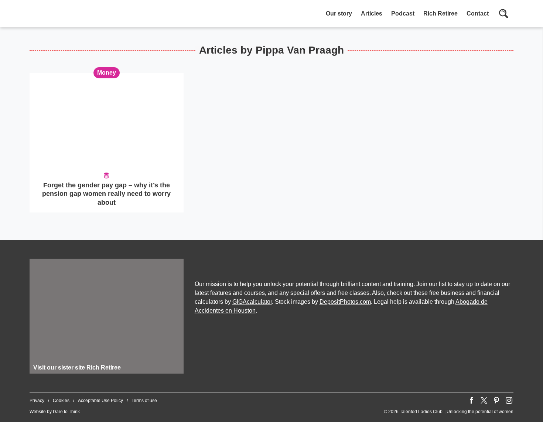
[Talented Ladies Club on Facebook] (471, 400)
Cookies (61, 400)
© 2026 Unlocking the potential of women (448, 411)
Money (106, 72)
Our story (339, 13)
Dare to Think (66, 411)
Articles (371, 13)
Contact (478, 13)
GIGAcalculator (252, 302)
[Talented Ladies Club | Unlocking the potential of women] (107, 14)
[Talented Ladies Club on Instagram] (509, 400)
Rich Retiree (440, 13)
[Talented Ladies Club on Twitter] (483, 400)
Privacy (37, 400)
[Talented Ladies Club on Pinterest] (496, 400)
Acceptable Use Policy (100, 400)
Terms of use (144, 400)
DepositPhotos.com (345, 302)
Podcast (402, 13)
